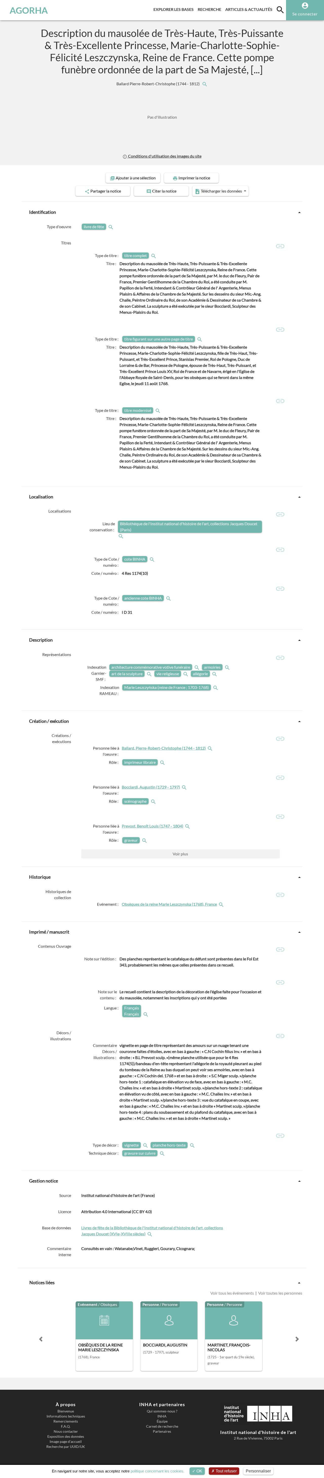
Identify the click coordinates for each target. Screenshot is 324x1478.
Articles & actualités (249, 9)
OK (198, 1471)
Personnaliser (258, 1471)
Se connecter (305, 13)
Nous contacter (66, 1431)
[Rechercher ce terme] (111, 226)
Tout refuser (226, 1471)
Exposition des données (65, 1436)
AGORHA (29, 10)
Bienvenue (65, 1411)
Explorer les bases (174, 9)
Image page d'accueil (66, 1441)
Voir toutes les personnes (279, 1293)
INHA (162, 1416)
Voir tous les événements (232, 1293)
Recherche (210, 9)
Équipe (162, 1421)
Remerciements (65, 1421)
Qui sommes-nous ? (162, 1411)
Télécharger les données (221, 190)
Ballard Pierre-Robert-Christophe (158, 83)
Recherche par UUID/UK (65, 1446)
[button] (41, 1339)
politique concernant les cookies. (157, 1471)
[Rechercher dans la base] (150, 1233)
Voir (180, 853)
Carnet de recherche (162, 1426)
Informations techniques (66, 1416)
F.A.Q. (65, 1426)
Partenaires (162, 1431)
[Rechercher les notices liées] (204, 83)
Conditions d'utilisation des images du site (164, 156)
